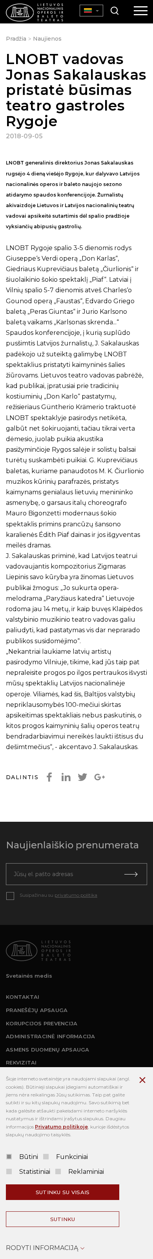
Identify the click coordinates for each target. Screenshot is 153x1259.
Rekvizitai (21, 1062)
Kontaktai (22, 997)
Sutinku (62, 1219)
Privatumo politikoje (61, 1127)
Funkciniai (72, 1157)
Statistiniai (34, 1171)
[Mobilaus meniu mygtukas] (141, 11)
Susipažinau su (58, 895)
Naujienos (47, 38)
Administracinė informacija (50, 1036)
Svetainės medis (29, 976)
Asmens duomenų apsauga (47, 1049)
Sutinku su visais (62, 1192)
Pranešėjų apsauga (36, 1010)
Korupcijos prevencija (41, 1023)
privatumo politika (76, 895)
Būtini (28, 1157)
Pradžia (16, 38)
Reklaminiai (86, 1171)
